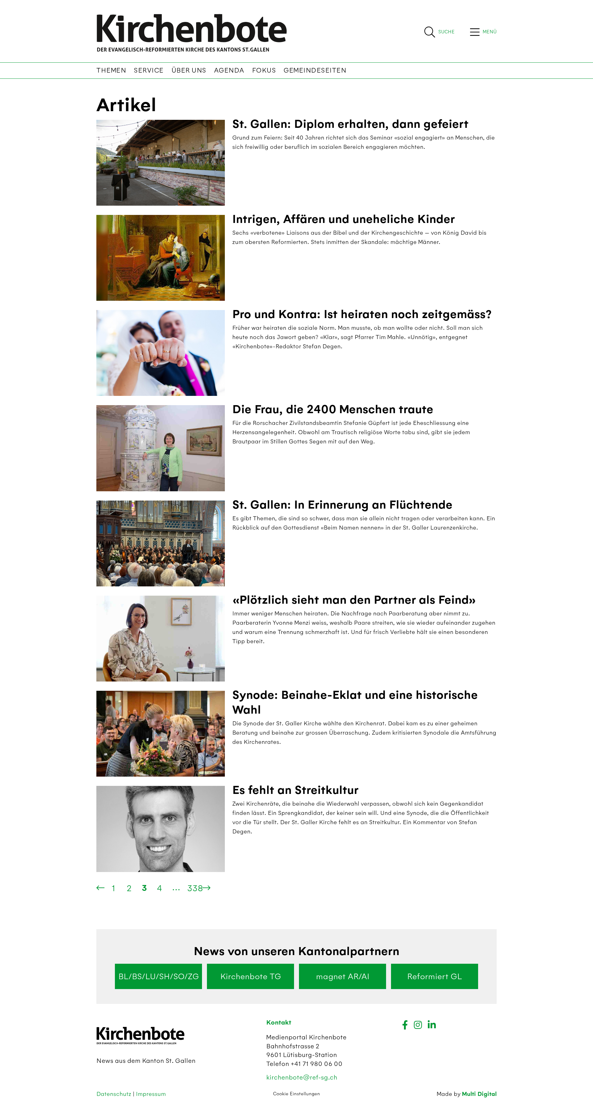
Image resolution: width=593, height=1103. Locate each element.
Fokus (264, 70)
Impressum (151, 1093)
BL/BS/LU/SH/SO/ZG (158, 976)
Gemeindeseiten (315, 70)
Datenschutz (114, 1093)
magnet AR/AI (342, 976)
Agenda (229, 70)
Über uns (188, 70)
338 (195, 888)
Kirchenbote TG (250, 976)
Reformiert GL (434, 976)
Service (149, 70)
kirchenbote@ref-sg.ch (301, 1077)
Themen (111, 70)
